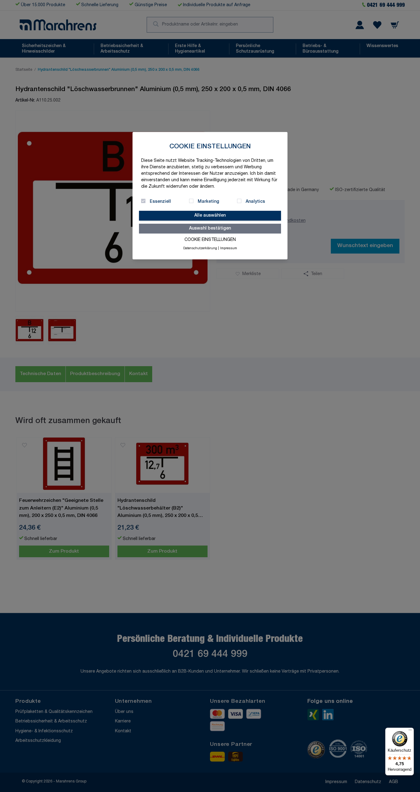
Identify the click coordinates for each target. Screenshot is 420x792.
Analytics (255, 202)
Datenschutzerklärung (200, 248)
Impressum (228, 248)
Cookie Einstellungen (210, 240)
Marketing (208, 202)
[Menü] (410, 731)
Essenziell (160, 202)
